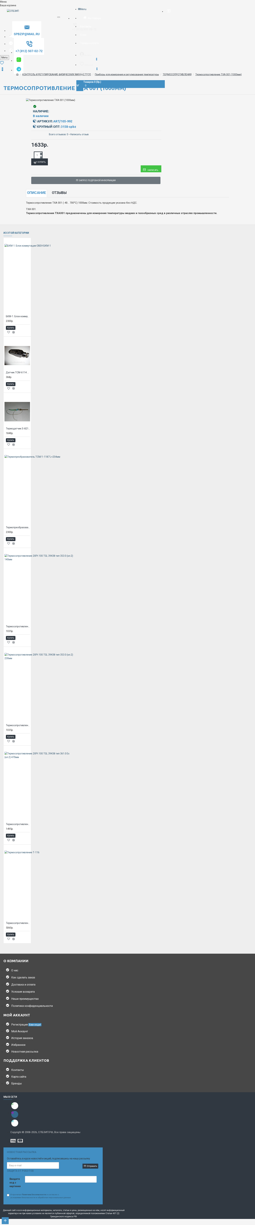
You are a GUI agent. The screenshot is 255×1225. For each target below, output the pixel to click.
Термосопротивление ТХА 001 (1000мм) (218, 74)
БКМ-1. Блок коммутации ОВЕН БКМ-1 (18, 316)
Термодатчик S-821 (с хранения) (18, 428)
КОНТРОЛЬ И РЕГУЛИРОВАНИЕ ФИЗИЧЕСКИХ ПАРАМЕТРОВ (56, 74)
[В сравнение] (13, 332)
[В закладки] (8, 332)
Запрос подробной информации (97, 180)
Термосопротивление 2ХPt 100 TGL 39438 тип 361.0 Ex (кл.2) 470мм (18, 824)
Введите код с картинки (15, 1183)
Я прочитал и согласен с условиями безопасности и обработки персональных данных (40, 1196)
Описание (36, 193)
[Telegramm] (14, 1123)
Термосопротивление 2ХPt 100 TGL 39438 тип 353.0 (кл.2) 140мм (18, 626)
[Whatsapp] (14, 1105)
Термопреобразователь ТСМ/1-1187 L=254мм (18, 527)
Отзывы (59, 193)
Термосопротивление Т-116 (18, 923)
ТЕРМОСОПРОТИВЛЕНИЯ (177, 74)
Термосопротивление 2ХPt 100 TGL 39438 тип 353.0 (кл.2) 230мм (18, 725)
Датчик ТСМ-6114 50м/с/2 (18, 372)
